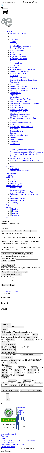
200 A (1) (20, 375)
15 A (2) (21, 368)
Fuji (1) (35, 334)
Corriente (5, 365)
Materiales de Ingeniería (19, 110)
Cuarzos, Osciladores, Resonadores (23, 69)
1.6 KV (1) (29, 385)
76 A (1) (17, 372)
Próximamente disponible (19, 171)
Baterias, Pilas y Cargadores (20, 46)
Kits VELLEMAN (17, 108)
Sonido (13, 137)
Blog (7, 205)
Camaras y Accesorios (18, 59)
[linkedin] (20, 412)
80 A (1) (30, 372)
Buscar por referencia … (32, 2)
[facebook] (20, 408)
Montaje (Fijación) (8, 344)
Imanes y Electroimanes (19, 91)
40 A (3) (4, 370)
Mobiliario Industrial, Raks (20, 114)
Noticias (13, 181)
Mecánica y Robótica (18, 112)
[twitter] (19, 414)
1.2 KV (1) (38, 383)
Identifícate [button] (10, 217)
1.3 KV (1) (13, 385)
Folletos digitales (16, 183)
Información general (17, 190)
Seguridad (14, 129)
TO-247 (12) (12, 362)
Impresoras (14, 95)
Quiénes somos (16, 188)
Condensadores (16, 63)
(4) (4, 332)
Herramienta (14, 84)
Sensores (13, 133)
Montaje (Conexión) (9, 352)
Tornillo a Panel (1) (8, 349)
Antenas (13, 42)
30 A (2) (34, 368)
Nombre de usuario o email (11, 224)
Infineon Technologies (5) (28, 337)
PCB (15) (11, 347)
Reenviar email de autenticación (13, 254)
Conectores (14, 65)
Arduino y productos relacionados (22, 150)
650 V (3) (27, 380)
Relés (12, 125)
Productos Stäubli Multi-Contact (22, 158)
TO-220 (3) (34, 360)
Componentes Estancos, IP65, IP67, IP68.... (26, 152)
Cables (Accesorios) (17, 54)
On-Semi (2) (29, 339)
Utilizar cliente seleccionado (17, 272)
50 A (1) (30, 370)
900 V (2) (5, 383)
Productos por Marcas (18, 33)
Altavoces (14, 40)
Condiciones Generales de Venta (22, 192)
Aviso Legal (14, 203)
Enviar (34, 231)
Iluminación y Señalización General (23, 88)
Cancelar (27, 231)
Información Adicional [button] (14, 186)
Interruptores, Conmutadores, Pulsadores (25, 103)
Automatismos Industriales (20, 44)
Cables (12, 52)
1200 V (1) (21, 383)
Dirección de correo (8, 258)
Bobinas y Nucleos (17, 48)
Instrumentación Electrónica (20, 99)
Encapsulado (7, 357)
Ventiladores (14, 142)
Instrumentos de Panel (18, 101)
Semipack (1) (15, 360)
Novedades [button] (10, 167)
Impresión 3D (15, 93)
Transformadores (16, 139)
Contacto (9, 175)
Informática (14, 97)
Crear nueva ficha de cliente (11, 274)
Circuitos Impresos (17, 61)
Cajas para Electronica (18, 57)
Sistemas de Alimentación (19, 135)
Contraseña (5, 228)
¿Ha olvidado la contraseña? (11, 231)
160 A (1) (5, 375)
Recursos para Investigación (20, 122)
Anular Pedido (6, 277)
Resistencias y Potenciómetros (21, 127)
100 (8, 400)
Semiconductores (16, 131)
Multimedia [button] (10, 177)
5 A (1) (8, 368)
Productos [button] (9, 31)
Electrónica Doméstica (18, 74)
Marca (4, 329)
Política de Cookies (17, 198)
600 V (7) (12, 380)
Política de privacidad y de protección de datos (18, 440)
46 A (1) (17, 370)
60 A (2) (4, 372)
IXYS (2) (11, 339)
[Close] (21, 233)
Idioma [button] (8, 207)
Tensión (5, 378)
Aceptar (11, 265)
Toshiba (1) (6, 342)
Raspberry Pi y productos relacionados (24, 160)
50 (7, 397)
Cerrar (4, 265)
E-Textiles (14, 76)
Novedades (14, 169)
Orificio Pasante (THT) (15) (31, 355)
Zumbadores (15, 144)
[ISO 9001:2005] (21, 430)
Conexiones (14, 67)
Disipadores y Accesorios (19, 71)
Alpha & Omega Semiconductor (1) (14, 334)
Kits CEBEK (15, 105)
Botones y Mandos (17, 50)
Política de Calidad (17, 200)
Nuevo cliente (11, 173)
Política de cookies (8, 442)
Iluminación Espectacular (19, 86)
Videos (12, 179)
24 (7, 395)
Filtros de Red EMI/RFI (19, 78)
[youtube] (20, 410)
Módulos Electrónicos (18, 116)
